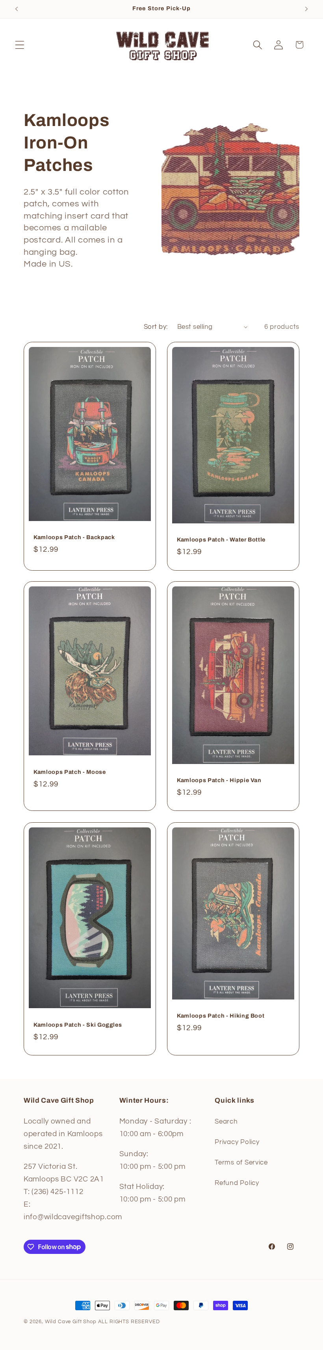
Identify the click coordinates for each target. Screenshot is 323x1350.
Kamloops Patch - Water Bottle (221, 539)
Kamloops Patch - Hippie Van (219, 780)
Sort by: (156, 326)
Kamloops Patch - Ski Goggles (77, 1024)
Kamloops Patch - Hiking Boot (220, 1015)
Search (226, 1121)
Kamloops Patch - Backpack (74, 537)
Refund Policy (237, 1183)
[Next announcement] (306, 9)
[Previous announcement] (16, 9)
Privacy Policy (237, 1142)
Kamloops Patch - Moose (69, 772)
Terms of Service (241, 1162)
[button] (19, 44)
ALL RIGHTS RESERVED (129, 1321)
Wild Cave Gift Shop (71, 1321)
